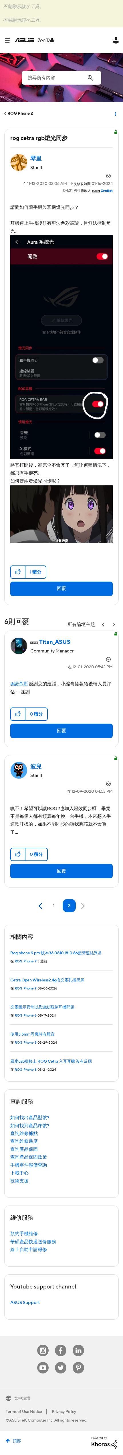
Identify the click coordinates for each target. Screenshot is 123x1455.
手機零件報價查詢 (28, 1165)
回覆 (61, 588)
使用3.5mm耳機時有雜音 (32, 1034)
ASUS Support (25, 1302)
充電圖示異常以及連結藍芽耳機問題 (42, 1007)
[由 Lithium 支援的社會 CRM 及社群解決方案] (104, 1443)
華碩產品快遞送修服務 (33, 1242)
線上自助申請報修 (28, 1249)
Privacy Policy (64, 1411)
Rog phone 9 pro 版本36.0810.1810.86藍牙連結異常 (56, 953)
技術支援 (19, 1181)
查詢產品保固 (24, 1149)
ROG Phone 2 (20, 113)
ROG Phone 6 (26, 1015)
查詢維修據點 (24, 1133)
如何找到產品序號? (29, 1126)
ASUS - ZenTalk (35, 40)
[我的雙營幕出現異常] (103, 625)
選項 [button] (115, 113)
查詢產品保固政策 (28, 1157)
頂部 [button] (17, 1441)
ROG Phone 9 (26, 961)
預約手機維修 (24, 1234)
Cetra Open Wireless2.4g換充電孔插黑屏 (47, 980)
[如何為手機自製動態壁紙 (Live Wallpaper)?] (113, 625)
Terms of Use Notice (24, 1411)
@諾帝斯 (19, 684)
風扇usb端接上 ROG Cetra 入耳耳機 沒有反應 (51, 1061)
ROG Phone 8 (26, 1042)
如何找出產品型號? (29, 1118)
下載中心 (19, 1173)
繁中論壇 (22, 1398)
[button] (18, 572)
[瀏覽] (9, 40)
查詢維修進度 (24, 1141)
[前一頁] (41, 906)
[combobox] (61, 78)
